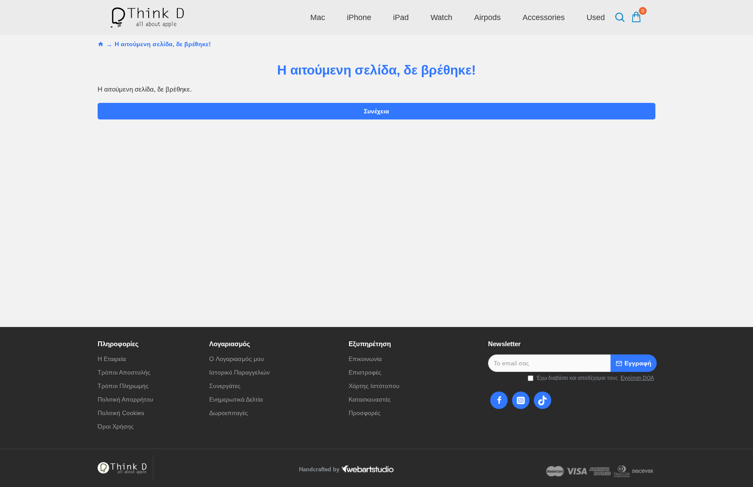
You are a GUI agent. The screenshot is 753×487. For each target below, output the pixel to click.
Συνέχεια (376, 111)
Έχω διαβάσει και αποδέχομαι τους (595, 378)
